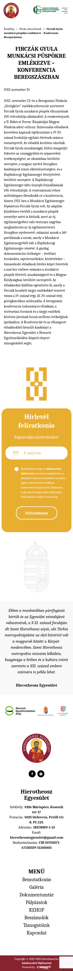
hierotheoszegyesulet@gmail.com (36, 838)
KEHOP (36, 910)
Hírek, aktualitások (30, 29)
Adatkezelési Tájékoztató (36, 963)
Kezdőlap (9, 29)
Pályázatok (36, 902)
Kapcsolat (37, 933)
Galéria (36, 887)
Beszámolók (36, 918)
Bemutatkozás (36, 880)
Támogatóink (36, 925)
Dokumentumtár (36, 895)
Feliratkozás (36, 513)
